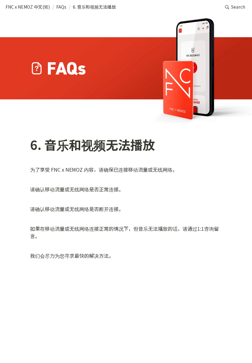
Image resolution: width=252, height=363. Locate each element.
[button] (28, 7)
